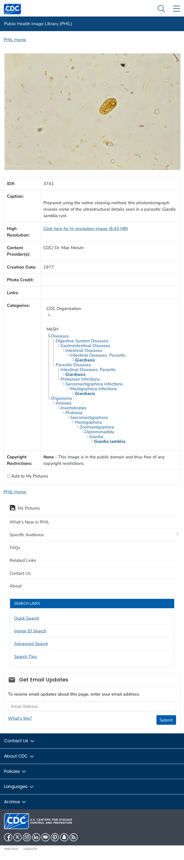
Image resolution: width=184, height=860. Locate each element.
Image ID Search (30, 631)
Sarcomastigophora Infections (94, 384)
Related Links (23, 560)
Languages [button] (16, 786)
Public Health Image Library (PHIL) (38, 24)
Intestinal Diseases (83, 350)
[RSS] (73, 837)
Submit (166, 720)
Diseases (60, 336)
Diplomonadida (99, 432)
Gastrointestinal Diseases (85, 345)
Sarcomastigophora (89, 417)
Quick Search (26, 618)
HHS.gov (11, 849)
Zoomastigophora (97, 427)
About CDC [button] (16, 756)
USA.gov (30, 849)
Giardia (96, 436)
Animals (64, 403)
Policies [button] (12, 771)
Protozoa (73, 413)
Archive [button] (12, 802)
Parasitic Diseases (73, 365)
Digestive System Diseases (82, 341)
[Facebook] (8, 837)
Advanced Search (31, 643)
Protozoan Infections (80, 379)
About (16, 586)
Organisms (61, 398)
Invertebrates (73, 408)
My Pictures (27, 508)
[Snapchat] (64, 837)
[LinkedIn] (36, 837)
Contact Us (20, 573)
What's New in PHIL (29, 522)
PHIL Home (15, 40)
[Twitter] (17, 837)
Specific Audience (27, 535)
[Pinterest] (55, 837)
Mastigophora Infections (93, 389)
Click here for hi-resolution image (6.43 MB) (85, 228)
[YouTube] (45, 837)
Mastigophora (88, 422)
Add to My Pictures (29, 476)
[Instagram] (27, 837)
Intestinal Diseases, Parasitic (98, 355)
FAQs (15, 548)
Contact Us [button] (16, 741)
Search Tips (25, 656)
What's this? (20, 718)
